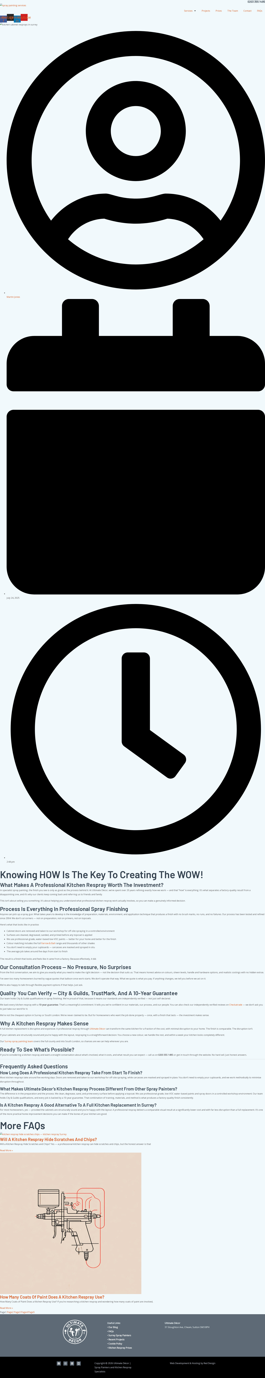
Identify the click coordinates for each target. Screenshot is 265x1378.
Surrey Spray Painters (119, 1335)
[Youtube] (79, 1363)
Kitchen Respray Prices (120, 1347)
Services (188, 10)
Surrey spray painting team (19, 1041)
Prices (219, 10)
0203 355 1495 (256, 1)
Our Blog (113, 1327)
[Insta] (65, 1363)
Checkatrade (235, 1004)
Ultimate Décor (97, 1028)
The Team (232, 10)
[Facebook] (59, 1363)
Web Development (179, 1363)
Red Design (209, 1363)
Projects (206, 10)
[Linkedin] (72, 1363)
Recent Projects (116, 1339)
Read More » (6, 1150)
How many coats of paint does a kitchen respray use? (52, 1296)
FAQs (259, 10)
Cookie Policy (115, 1343)
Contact (247, 10)
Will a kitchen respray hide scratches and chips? (48, 1139)
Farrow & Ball (48, 943)
